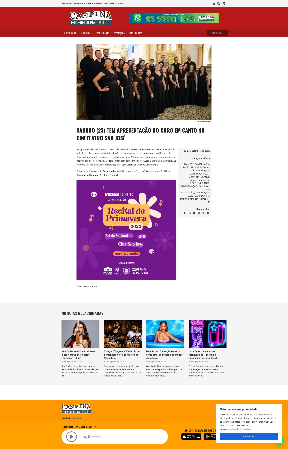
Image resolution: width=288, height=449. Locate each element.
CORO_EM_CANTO (200, 183)
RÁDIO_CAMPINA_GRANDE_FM (195, 200)
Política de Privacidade (240, 429)
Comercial (86, 33)
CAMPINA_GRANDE (199, 177)
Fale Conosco (135, 33)
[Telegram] (203, 213)
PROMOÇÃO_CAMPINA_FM (195, 192)
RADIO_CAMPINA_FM (198, 195)
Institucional (70, 33)
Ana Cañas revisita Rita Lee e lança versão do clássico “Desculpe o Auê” (78, 355)
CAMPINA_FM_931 (200, 173)
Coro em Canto (111, 171)
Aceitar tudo (249, 436)
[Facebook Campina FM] (218, 3)
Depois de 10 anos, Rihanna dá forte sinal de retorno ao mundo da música (164, 355)
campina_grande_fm (199, 180)
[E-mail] (208, 213)
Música (206, 158)
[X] (190, 213)
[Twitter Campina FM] (223, 3)
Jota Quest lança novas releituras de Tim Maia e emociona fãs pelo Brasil (203, 355)
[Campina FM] (91, 18)
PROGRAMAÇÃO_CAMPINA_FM (195, 188)
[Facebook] (185, 213)
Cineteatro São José (87, 175)
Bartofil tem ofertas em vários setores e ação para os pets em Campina (100, 3)
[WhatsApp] (198, 213)
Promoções (119, 33)
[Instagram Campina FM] (214, 3)
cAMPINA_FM (202, 170)
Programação (102, 33)
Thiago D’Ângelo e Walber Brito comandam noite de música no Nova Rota (122, 355)
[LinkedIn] (194, 213)
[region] (249, 423)
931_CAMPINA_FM (200, 164)
